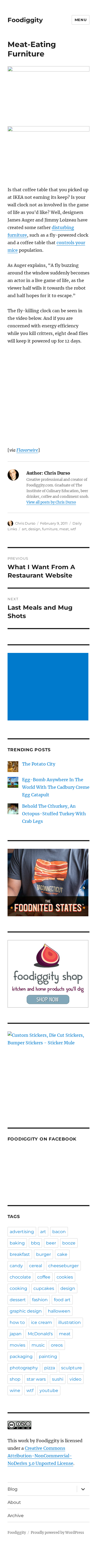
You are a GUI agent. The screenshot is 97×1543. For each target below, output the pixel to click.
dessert (18, 1299)
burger (43, 1254)
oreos (57, 1345)
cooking (18, 1288)
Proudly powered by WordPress (57, 1532)
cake (62, 1254)
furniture (50, 529)
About (14, 1502)
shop (15, 1379)
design (34, 529)
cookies (65, 1277)
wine (15, 1390)
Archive (16, 1515)
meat (64, 529)
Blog (13, 1489)
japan (16, 1333)
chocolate (20, 1277)
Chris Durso (25, 523)
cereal (35, 1265)
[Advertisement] (49, 687)
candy (16, 1265)
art (24, 529)
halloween (59, 1311)
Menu (80, 20)
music (38, 1345)
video (75, 1379)
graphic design (26, 1311)
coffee (43, 1277)
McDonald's (40, 1333)
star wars (36, 1379)
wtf (73, 529)
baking (17, 1243)
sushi (57, 1379)
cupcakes (43, 1288)
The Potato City (38, 764)
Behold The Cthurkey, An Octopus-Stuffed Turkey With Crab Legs (54, 813)
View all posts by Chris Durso (51, 502)
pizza (49, 1367)
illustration (69, 1322)
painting (48, 1356)
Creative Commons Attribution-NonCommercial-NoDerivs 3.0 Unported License (40, 1455)
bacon (59, 1231)
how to (17, 1322)
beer (51, 1243)
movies (17, 1345)
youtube (49, 1390)
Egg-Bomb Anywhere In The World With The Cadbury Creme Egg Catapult (55, 787)
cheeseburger (63, 1265)
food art (62, 1299)
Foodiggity (25, 20)
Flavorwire (27, 450)
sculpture (71, 1367)
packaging (21, 1356)
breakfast (20, 1254)
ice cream (41, 1322)
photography (24, 1367)
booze (68, 1243)
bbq (35, 1243)
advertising (22, 1231)
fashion (40, 1299)
